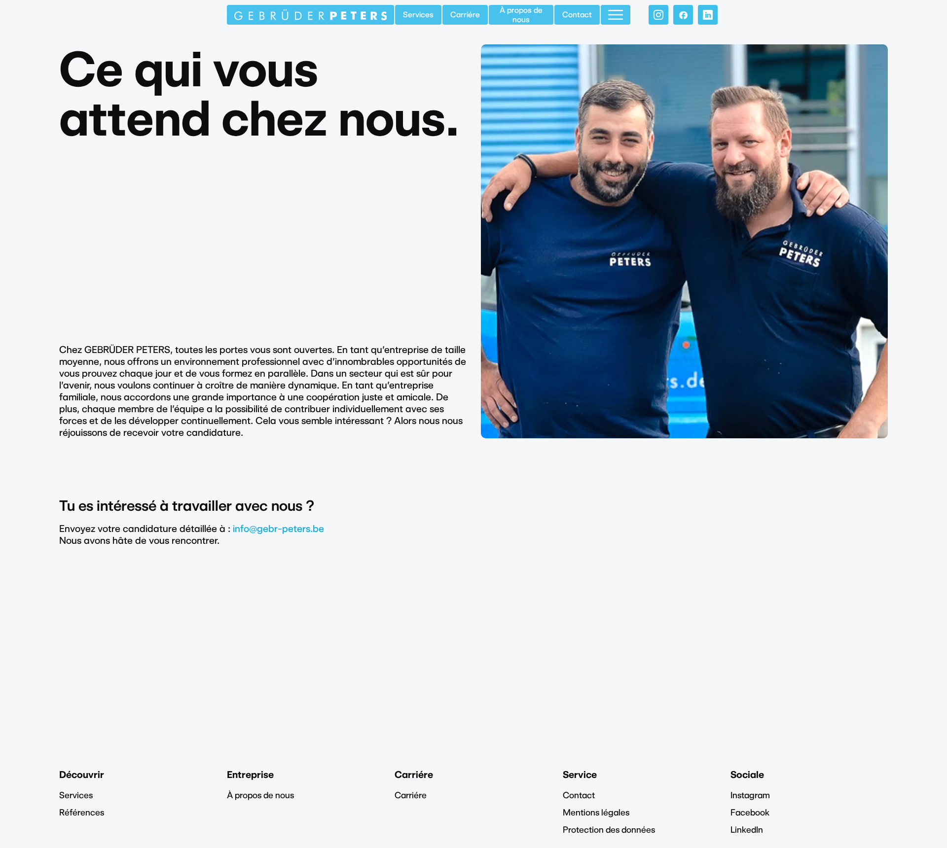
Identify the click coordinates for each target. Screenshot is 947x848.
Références (81, 812)
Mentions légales (596, 812)
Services (418, 14)
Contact (577, 14)
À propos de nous (521, 14)
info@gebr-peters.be (278, 528)
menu (615, 15)
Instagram (750, 795)
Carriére (465, 14)
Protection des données (609, 829)
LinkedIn (746, 829)
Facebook (749, 812)
